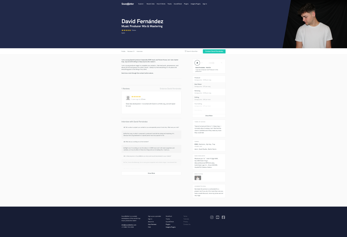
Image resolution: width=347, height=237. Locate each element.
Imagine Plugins (196, 4)
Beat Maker (198, 84)
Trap (213, 144)
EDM (196, 144)
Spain (123, 33)
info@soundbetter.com (128, 225)
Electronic (202, 144)
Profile (123, 51)
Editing (197, 97)
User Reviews (152, 224)
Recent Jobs (151, 4)
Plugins (186, 4)
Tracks (170, 4)
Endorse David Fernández (170, 89)
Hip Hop (208, 144)
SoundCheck (178, 4)
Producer (197, 78)
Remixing (197, 91)
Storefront (169, 216)
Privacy (185, 222)
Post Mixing (198, 110)
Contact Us (186, 224)
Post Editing (198, 104)
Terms (185, 216)
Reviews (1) (131, 51)
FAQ (149, 227)
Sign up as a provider (154, 216)
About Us (151, 222)
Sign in (205, 4)
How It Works (161, 4)
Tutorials (186, 219)
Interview (140, 51)
